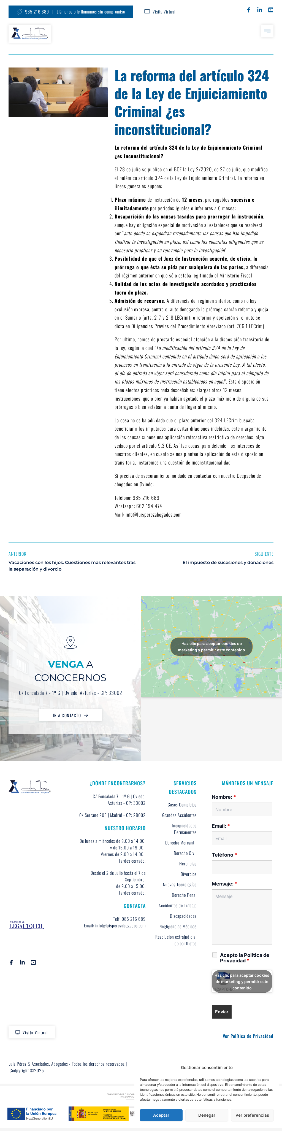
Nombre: (224, 797)
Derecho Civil (185, 853)
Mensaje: (224, 884)
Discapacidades (183, 916)
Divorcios (189, 874)
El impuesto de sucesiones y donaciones (228, 562)
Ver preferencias (252, 1115)
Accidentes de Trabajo (178, 905)
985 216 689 (146, 497)
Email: (221, 826)
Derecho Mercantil (181, 842)
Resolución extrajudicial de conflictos (176, 940)
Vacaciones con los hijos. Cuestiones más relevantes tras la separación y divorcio (72, 566)
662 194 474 (149, 505)
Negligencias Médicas (178, 926)
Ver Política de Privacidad (248, 1036)
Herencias (188, 863)
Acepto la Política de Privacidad (244, 957)
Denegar (206, 1115)
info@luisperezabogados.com (154, 514)
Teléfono (224, 855)
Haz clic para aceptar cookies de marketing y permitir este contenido (211, 646)
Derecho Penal (184, 895)
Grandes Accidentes (179, 815)
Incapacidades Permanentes (185, 828)
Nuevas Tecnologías (180, 884)
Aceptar (161, 1115)
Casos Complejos (182, 804)
